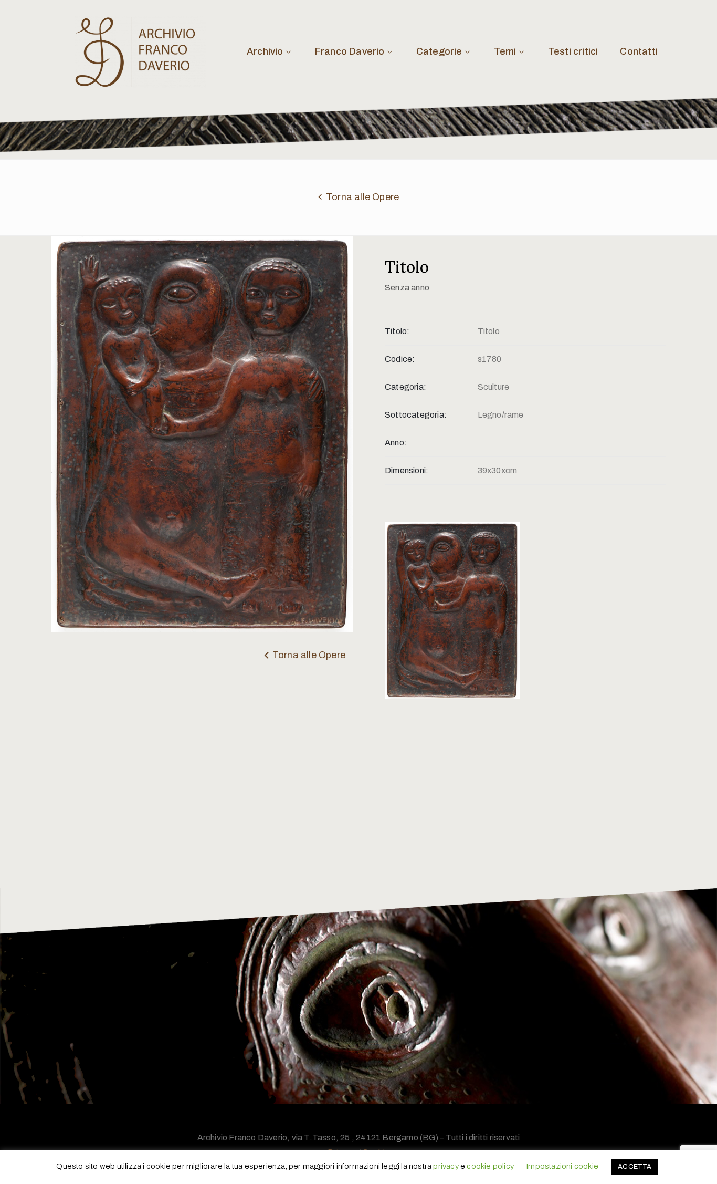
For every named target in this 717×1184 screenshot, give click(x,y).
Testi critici (573, 51)
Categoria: (405, 386)
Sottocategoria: (416, 414)
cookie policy (490, 1166)
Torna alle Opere (362, 197)
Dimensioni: (406, 470)
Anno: (396, 442)
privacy (445, 1166)
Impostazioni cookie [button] (562, 1166)
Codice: (400, 359)
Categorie (439, 51)
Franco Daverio (350, 51)
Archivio (265, 51)
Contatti (639, 51)
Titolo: (397, 331)
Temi (505, 51)
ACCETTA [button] (634, 1166)
